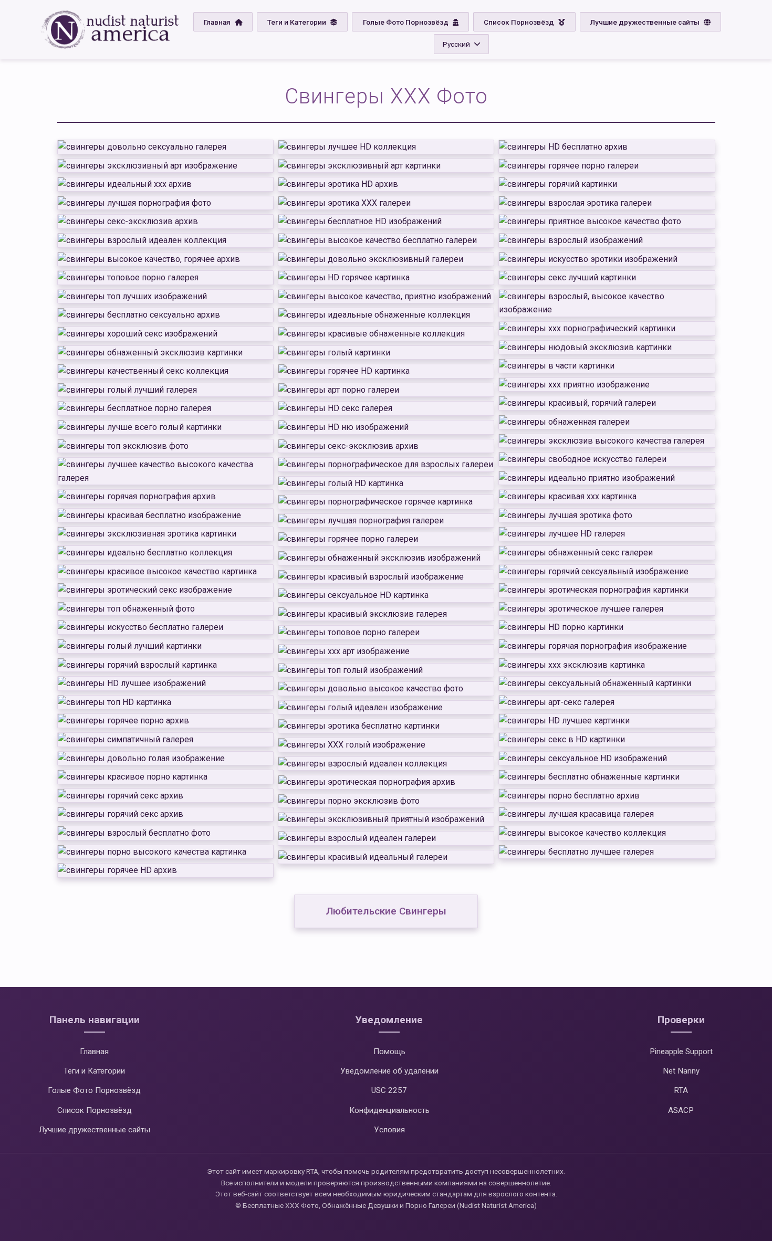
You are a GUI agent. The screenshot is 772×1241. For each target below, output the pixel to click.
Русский (456, 44)
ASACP (681, 1110)
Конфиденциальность (389, 1110)
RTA (681, 1090)
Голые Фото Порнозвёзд (406, 22)
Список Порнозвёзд (520, 22)
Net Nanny (681, 1071)
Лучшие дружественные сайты (645, 22)
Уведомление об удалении (389, 1071)
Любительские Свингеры (386, 911)
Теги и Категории (297, 22)
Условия (389, 1129)
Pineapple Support (681, 1051)
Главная (218, 22)
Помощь (389, 1051)
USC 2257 (389, 1090)
